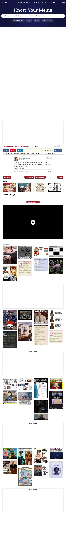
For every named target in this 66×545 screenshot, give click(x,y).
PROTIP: (5, 153)
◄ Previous (7, 177)
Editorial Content (47, 21)
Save (13, 150)
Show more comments (33, 202)
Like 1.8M (58, 150)
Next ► (60, 177)
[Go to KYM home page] (4, 3)
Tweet (20, 150)
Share (6, 150)
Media (35, 2)
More (53, 2)
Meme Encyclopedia (23, 2)
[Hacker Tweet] (33, 164)
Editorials (44, 2)
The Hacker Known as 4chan (14, 146)
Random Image (40, 177)
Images (29, 21)
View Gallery (29, 177)
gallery (28, 153)
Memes (37, 21)
